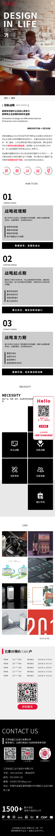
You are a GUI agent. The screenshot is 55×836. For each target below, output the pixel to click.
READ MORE (45, 639)
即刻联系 (27, 707)
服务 (13, 98)
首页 (6, 98)
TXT (41, 828)
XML (37, 828)
